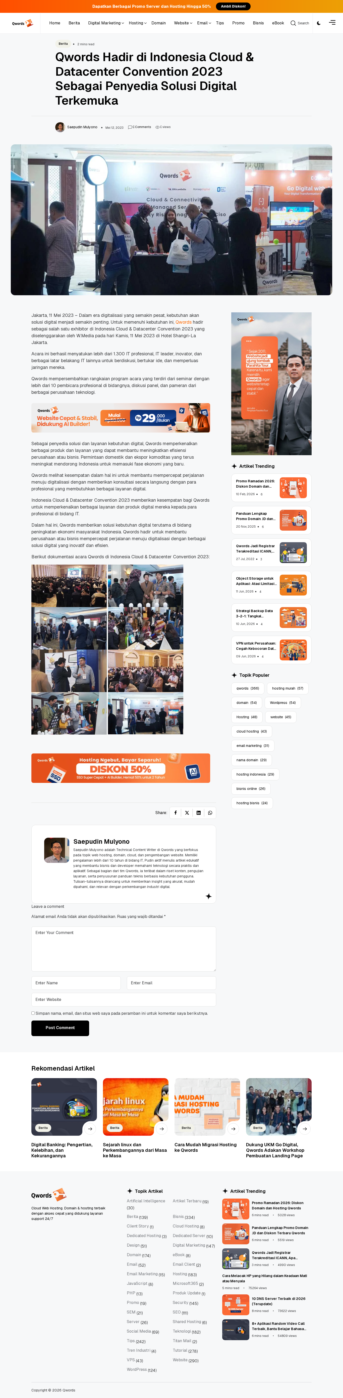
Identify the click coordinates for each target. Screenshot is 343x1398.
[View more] (90, 1129)
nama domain (252, 760)
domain (247, 702)
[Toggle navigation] (332, 23)
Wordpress (283, 702)
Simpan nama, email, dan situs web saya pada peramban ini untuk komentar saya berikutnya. (122, 1013)
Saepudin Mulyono (101, 841)
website (280, 717)
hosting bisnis (252, 803)
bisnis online (251, 788)
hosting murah (287, 688)
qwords (248, 688)
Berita (63, 44)
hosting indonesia (255, 774)
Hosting (247, 717)
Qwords (184, 322)
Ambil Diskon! (233, 6)
